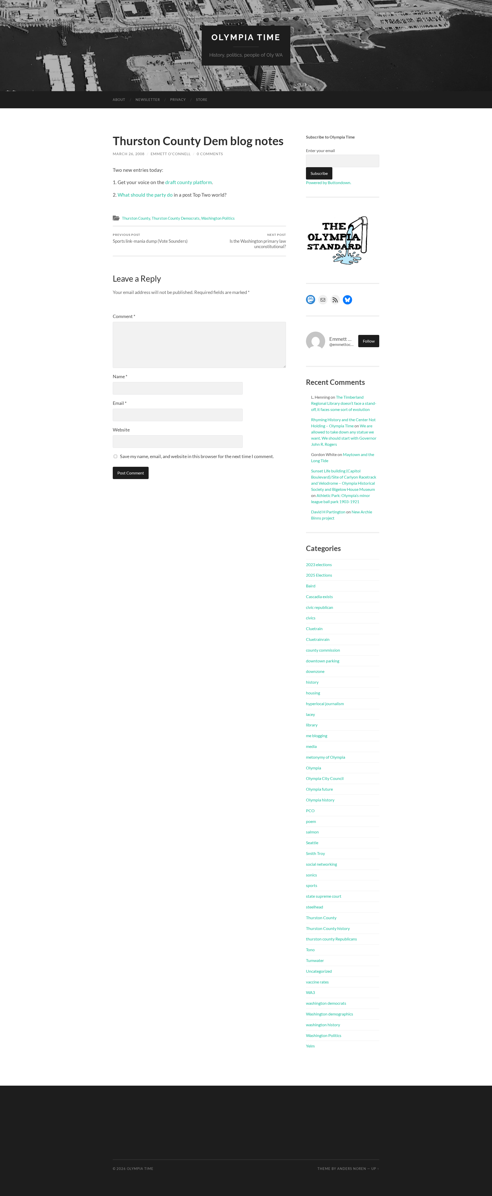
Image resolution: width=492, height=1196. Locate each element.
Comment (124, 316)
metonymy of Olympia (325, 757)
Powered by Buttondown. (328, 182)
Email (120, 403)
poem (311, 821)
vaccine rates (317, 981)
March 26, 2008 (129, 154)
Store (202, 100)
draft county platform (188, 182)
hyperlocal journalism (325, 703)
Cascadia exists (319, 596)
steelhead (314, 906)
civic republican (319, 607)
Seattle (312, 842)
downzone (315, 671)
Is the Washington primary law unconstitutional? (258, 241)
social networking (321, 864)
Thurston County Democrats (176, 218)
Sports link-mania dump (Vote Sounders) (150, 238)
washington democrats (326, 1003)
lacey (310, 714)
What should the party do (145, 195)
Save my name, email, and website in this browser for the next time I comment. (197, 456)
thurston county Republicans (331, 938)
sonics (311, 874)
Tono (310, 949)
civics (310, 617)
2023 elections (319, 564)
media (311, 746)
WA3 (310, 992)
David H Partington (328, 511)
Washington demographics (329, 1013)
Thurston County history (328, 928)
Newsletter (148, 100)
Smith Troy (315, 853)
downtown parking (322, 660)
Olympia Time (246, 37)
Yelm (310, 1045)
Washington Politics (218, 218)
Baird (310, 585)
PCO (310, 810)
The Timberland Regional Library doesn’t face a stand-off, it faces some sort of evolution (343, 403)
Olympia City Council (325, 778)
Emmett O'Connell (171, 154)
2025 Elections (319, 575)
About (119, 100)
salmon (312, 831)
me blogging (316, 735)
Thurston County (136, 218)
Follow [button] (369, 340)
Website (121, 429)
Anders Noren (351, 1169)
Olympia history (320, 799)
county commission (323, 650)
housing (313, 692)
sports (311, 885)
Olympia (313, 767)
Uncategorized (319, 971)
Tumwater (315, 960)
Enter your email (320, 150)
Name (120, 376)
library (311, 724)
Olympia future (319, 789)
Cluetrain (314, 628)
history (312, 682)
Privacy (178, 100)
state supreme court (323, 896)
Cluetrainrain (318, 639)
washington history (323, 1024)
